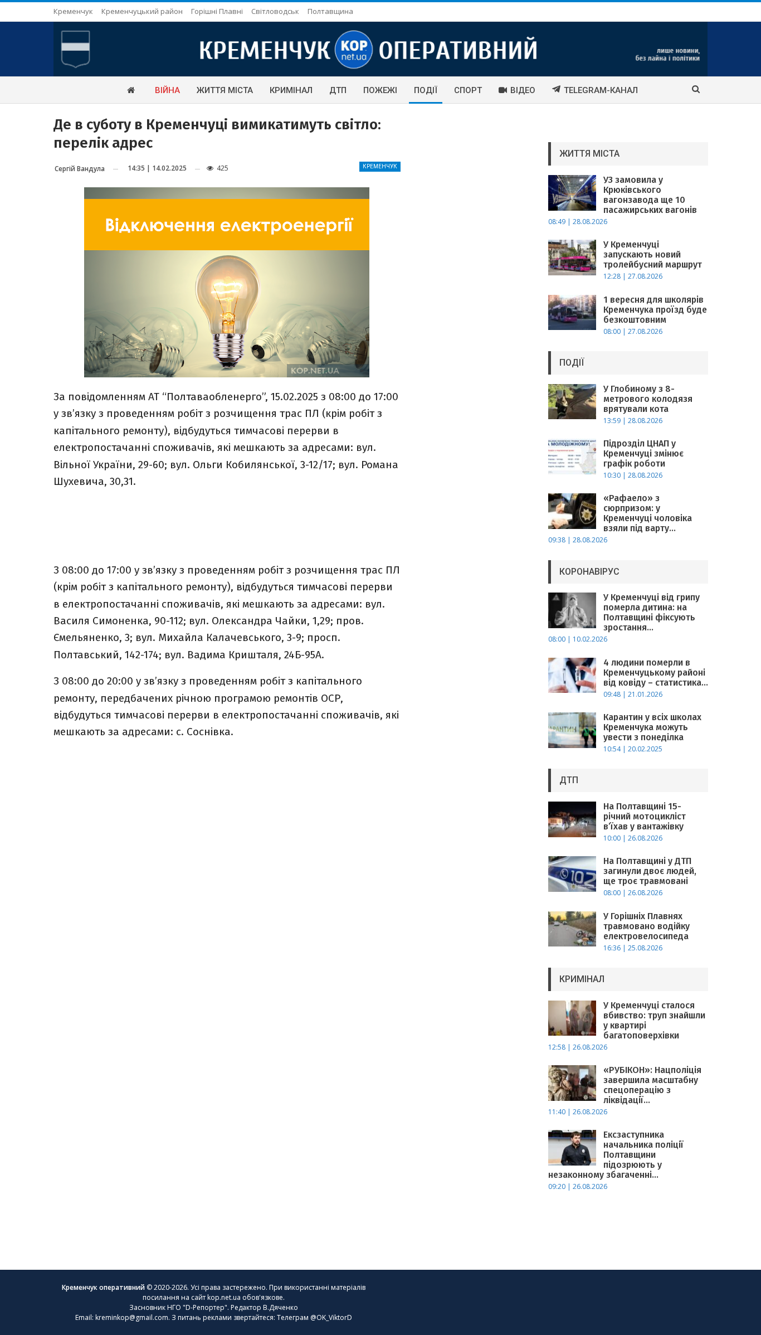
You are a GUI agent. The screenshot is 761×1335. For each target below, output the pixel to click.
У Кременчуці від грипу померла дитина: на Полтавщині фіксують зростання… (651, 612)
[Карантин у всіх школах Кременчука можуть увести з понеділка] (572, 730)
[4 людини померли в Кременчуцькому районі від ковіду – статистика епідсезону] (572, 675)
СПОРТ (468, 90)
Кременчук (73, 11)
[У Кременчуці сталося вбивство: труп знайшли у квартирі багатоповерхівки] (572, 1018)
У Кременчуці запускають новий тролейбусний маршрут (652, 254)
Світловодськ (275, 11)
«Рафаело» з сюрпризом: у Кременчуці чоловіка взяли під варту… (647, 513)
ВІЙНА (167, 90)
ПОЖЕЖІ (380, 90)
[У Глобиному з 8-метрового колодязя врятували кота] (572, 402)
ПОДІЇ (425, 90)
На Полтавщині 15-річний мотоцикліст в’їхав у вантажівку (644, 816)
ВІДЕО (522, 90)
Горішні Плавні (217, 11)
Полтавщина (330, 11)
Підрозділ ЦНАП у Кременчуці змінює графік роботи (643, 453)
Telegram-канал (601, 90)
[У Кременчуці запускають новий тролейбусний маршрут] (572, 257)
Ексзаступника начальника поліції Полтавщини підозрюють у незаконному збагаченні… (616, 1154)
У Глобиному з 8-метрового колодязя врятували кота (647, 398)
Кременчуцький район (142, 11)
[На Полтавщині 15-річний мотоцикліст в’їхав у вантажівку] (572, 819)
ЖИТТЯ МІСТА (225, 90)
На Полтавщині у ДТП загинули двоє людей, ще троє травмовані (649, 871)
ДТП (338, 90)
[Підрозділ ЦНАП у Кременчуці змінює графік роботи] (572, 456)
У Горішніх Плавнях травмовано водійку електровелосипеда (646, 926)
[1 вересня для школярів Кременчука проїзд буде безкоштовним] (572, 313)
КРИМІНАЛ (291, 90)
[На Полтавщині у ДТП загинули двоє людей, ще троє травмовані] (572, 874)
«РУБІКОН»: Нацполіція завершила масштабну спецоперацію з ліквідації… (652, 1085)
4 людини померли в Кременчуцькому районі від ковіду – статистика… (655, 672)
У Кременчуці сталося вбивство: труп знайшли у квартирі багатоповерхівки (654, 1020)
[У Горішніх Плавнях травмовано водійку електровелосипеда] (572, 929)
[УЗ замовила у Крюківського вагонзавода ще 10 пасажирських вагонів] (572, 193)
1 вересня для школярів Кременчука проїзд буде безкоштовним (655, 309)
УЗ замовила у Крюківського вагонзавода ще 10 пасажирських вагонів (650, 194)
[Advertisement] (226, 524)
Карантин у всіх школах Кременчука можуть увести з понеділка (652, 727)
